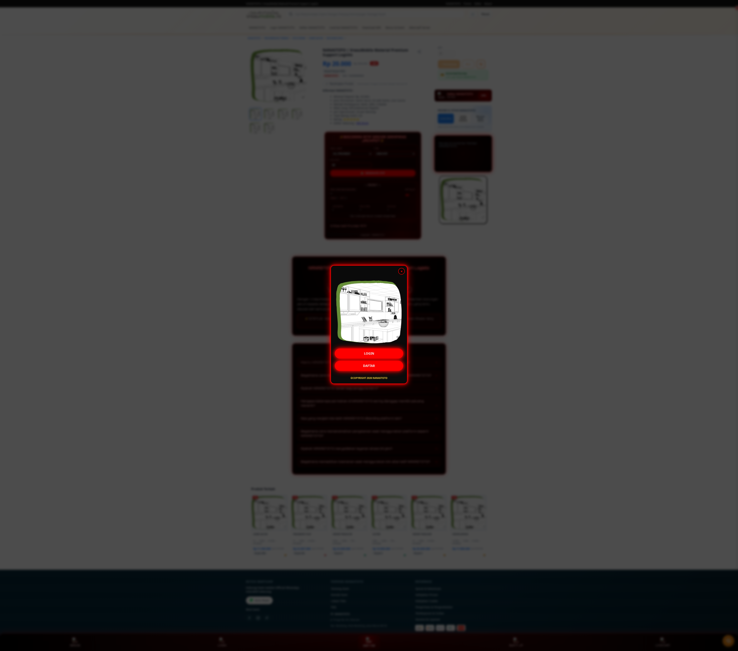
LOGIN (369, 353)
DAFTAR (369, 365)
